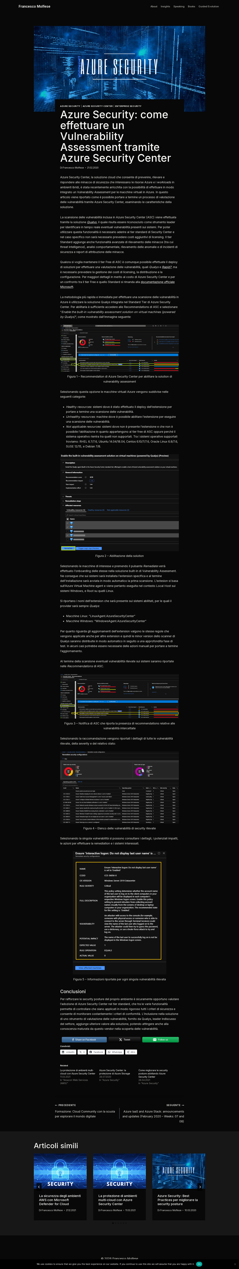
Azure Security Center (98, 106)
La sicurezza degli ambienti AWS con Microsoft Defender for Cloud (60, 1200)
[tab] (113, 1223)
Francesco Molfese (73, 167)
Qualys (92, 222)
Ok (199, 1264)
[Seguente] (200, 1187)
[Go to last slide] (39, 1187)
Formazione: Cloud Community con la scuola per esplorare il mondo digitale (85, 1111)
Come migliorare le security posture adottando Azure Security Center (153, 1073)
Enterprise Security (128, 106)
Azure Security (70, 106)
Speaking (179, 6)
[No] (235, 1264)
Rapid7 (166, 267)
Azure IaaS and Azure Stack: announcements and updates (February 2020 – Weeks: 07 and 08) (153, 1113)
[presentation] (60, 1171)
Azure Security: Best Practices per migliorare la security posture (178, 1200)
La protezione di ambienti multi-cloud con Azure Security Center (117, 1200)
